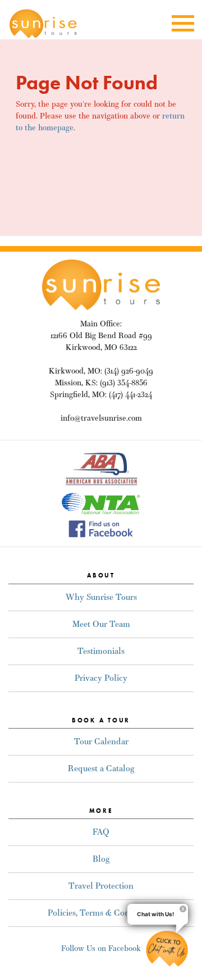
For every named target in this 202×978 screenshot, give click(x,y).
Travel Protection (101, 885)
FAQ (101, 832)
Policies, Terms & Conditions (101, 912)
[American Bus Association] (101, 467)
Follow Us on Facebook (101, 948)
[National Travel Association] (101, 502)
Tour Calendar (101, 741)
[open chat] (167, 948)
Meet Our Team (101, 624)
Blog (101, 859)
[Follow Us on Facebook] (101, 528)
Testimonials (101, 651)
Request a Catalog (101, 768)
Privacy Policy (101, 678)
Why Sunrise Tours (101, 597)
